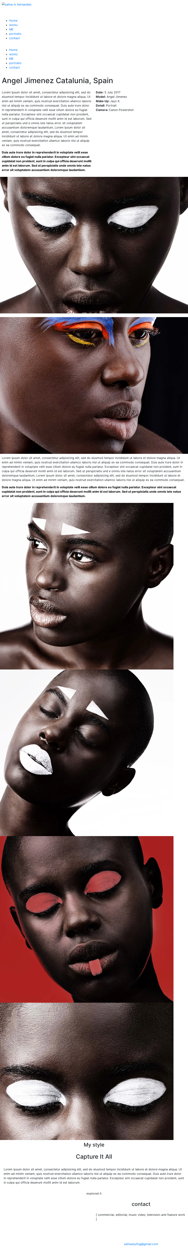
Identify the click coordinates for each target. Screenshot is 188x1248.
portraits (15, 34)
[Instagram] (100, 1232)
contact (14, 38)
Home (13, 20)
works (13, 25)
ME (11, 29)
